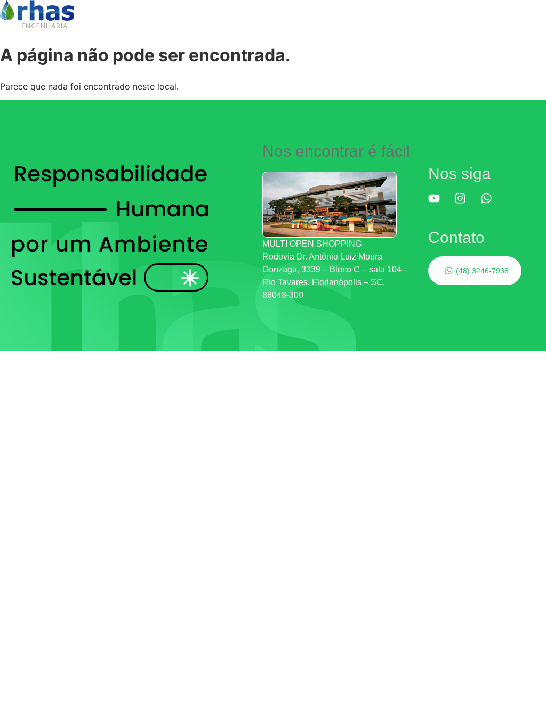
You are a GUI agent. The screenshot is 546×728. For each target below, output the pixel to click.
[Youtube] (440, 204)
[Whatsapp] (492, 204)
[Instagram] (466, 204)
